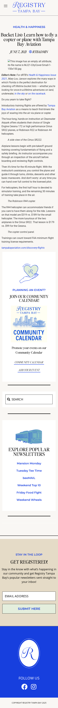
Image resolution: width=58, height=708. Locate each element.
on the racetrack (36, 93)
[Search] (8, 399)
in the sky (20, 93)
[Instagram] (34, 687)
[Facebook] (24, 687)
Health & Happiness (29, 27)
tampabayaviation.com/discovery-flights (23, 247)
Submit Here (29, 609)
